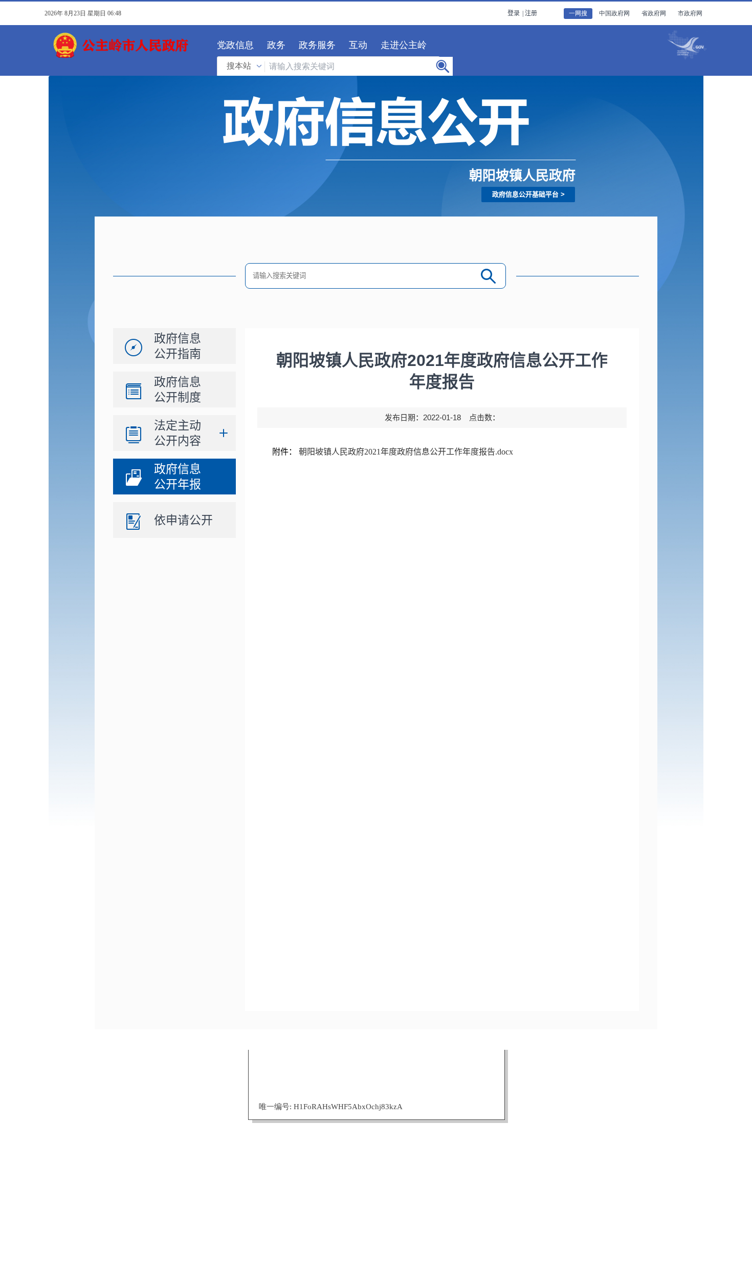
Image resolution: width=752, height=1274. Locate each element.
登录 (513, 13)
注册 (531, 13)
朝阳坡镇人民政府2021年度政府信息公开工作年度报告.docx (406, 451)
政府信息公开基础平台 (525, 194)
